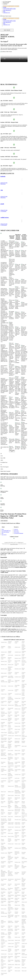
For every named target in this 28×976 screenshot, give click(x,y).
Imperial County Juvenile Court (4, 746)
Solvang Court (9, 912)
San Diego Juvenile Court (24, 873)
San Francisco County (11, 880)
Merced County (23, 802)
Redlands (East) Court (24, 848)
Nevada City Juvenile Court (4, 819)
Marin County (11, 795)
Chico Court (3, 685)
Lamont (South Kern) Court (3, 770)
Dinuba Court (11, 705)
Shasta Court (17, 905)
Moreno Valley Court (24, 813)
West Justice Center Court (17, 961)
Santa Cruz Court (24, 899)
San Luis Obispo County (23, 884)
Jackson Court (23, 750)
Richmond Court (10, 853)
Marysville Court (3, 802)
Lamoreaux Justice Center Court (11, 770)
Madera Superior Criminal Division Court (23, 786)
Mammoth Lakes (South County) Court (18, 791)
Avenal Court (23, 655)
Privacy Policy (16, 531)
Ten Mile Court (23, 933)
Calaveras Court (17, 673)
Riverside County (24, 853)
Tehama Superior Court (9, 933)
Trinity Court (17, 937)
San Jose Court (10, 884)
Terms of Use (16, 530)
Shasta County (9, 905)
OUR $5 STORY (9, 8)
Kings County (23, 758)
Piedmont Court (17, 833)
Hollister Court (23, 739)
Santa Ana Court (3, 896)
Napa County (4, 816)
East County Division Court (24, 708)
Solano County (23, 909)
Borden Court (23, 664)
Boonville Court (17, 664)
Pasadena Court (24, 830)
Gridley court (23, 732)
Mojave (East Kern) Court (17, 810)
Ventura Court (4, 950)
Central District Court (23, 676)
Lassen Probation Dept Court (10, 774)
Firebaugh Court (17, 719)
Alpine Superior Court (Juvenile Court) (23, 647)
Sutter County (23, 926)
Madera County (2, 786)
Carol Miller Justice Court (10, 677)
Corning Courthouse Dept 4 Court (10, 698)
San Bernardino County (24, 866)
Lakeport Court (23, 766)
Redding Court (18, 848)
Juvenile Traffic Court (10, 754)
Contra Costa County (23, 694)
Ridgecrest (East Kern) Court (17, 853)
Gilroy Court (17, 729)
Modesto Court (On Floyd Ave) (24, 806)
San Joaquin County (3, 884)
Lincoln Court (4, 778)
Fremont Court (23, 723)
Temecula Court (17, 933)
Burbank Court (18, 668)
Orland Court (17, 826)
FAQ (4, 11)
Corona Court (17, 698)
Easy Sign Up (4, 534)
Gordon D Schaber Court (11, 732)
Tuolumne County (24, 940)
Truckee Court (23, 937)
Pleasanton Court (24, 836)
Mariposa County (3, 798)
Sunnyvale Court (10, 926)
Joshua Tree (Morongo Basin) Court (3, 754)
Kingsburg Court (3, 763)
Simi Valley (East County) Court (11, 909)
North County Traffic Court (11, 823)
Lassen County (23, 770)
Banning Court (9, 658)
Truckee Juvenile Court (4, 940)
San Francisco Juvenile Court (24, 879)
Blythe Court (10, 664)
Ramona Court (23, 844)
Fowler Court (17, 723)
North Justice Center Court (17, 823)
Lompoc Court (23, 778)
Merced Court (4, 806)
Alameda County (10, 642)
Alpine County (9, 647)
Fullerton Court (23, 726)
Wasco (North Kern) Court (4, 957)
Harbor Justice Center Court (4, 739)
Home (3, 529)
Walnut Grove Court (24, 954)
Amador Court (18, 651)
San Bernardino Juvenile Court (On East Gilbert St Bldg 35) (4, 873)
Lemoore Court (23, 774)
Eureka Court (23, 715)
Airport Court (4, 642)
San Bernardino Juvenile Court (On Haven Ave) (10, 873)
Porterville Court (3, 844)
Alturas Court (4, 651)
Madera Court (11, 786)
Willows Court (23, 964)
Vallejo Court (10, 946)
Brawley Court (4, 668)
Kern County (3, 758)
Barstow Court (18, 658)
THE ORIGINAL (7, 10)
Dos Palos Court (24, 705)
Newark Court (18, 819)
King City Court (17, 758)
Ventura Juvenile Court (9, 950)
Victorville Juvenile (24, 950)
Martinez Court (23, 798)
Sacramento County (3, 862)
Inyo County (10, 750)
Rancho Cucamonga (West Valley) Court (4, 848)
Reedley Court (4, 852)
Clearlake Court (3, 690)
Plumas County (2, 840)
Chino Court (10, 685)
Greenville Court (17, 732)
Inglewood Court (3, 750)
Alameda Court (16, 642)
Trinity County (9, 937)
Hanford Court (18, 735)
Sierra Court (3, 908)
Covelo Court (23, 698)
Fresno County (9, 726)
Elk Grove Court (10, 715)
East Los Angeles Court (4, 712)
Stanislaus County (17, 922)
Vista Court (10, 953)
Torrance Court (3, 937)
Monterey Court (17, 813)
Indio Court (24, 746)
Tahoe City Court (17, 930)
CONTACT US (6, 12)
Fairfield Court (4, 719)
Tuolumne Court (3, 943)
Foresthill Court (3, 723)
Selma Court (24, 901)
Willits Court (17, 964)
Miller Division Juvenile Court (18, 806)
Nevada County (9, 819)
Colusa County (23, 690)
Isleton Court (17, 750)
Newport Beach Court (24, 819)
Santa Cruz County (17, 899)
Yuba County (17, 970)
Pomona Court (23, 840)
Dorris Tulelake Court (18, 705)
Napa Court (10, 816)
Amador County (9, 652)
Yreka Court (3, 970)
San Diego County (17, 873)
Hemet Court (17, 738)
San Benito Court (10, 866)
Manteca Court (23, 791)
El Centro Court (17, 712)
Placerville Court (17, 836)
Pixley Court (3, 836)
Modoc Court (10, 810)
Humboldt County (10, 742)
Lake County (3, 766)
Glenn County (4, 732)
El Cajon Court (10, 712)
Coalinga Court (16, 690)
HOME (4, 7)
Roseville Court (17, 858)
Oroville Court (23, 827)
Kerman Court (23, 754)
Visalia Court (3, 953)
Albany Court (23, 642)
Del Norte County (17, 702)
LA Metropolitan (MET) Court (10, 762)
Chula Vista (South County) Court (24, 686)
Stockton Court (3, 926)
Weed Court (24, 957)
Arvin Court (10, 655)
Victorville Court (17, 950)
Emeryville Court (17, 715)
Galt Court (3, 729)
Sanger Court (23, 892)
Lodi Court (17, 778)
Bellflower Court (24, 658)
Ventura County (23, 946)
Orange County (2, 827)
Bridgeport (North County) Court (10, 668)
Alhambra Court (3, 647)
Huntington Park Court (17, 742)
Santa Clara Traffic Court (3, 899)
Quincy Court (17, 843)
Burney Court (23, 669)
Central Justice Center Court (11, 681)
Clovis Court (10, 690)
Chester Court (23, 681)
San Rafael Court (17, 892)
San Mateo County (24, 889)
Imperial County (23, 742)
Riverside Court (3, 858)
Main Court (3, 791)
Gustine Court (11, 735)
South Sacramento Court (3, 921)
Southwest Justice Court (10, 922)
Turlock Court (11, 943)
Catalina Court (18, 676)
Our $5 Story (6, 530)
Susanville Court (17, 926)
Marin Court (17, 795)
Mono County (23, 810)
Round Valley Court (24, 858)
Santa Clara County (24, 896)
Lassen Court (3, 774)
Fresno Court (17, 726)
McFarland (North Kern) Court (10, 802)
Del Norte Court (24, 702)
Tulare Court (17, 940)
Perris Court (10, 833)
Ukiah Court (24, 943)
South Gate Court (17, 916)
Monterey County (10, 813)
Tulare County (11, 940)
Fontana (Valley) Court (23, 719)
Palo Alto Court (10, 830)
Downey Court (3, 709)
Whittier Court (11, 964)
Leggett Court (17, 774)
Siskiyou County (16, 909)
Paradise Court (18, 830)
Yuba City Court (10, 971)
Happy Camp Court (24, 735)
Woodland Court (10, 967)
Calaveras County (10, 673)
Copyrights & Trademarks (18, 533)
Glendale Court (23, 729)
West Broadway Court (3, 960)
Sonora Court (4, 916)
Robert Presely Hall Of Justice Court (10, 857)
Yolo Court (24, 967)
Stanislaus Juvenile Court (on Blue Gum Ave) (24, 922)
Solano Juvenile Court (4, 912)
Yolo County (17, 967)
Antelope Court (3, 655)
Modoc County (2, 810)
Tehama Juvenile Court (4, 933)
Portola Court (10, 843)
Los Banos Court (24, 781)
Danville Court (9, 702)
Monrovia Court (3, 813)
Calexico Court (23, 673)
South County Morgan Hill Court (11, 916)
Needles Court (18, 816)
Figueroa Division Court (10, 719)
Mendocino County (17, 802)
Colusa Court (3, 693)
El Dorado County (24, 712)
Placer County (11, 836)
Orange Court (11, 826)
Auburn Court (18, 655)
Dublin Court (17, 708)
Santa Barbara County (11, 896)
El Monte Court (3, 715)
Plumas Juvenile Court (9, 840)
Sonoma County (16, 912)
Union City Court (3, 946)
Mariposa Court (10, 798)
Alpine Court (17, 647)
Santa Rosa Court (17, 902)
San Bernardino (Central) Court (17, 866)
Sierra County (23, 905)
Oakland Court (23, 823)
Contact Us (16, 529)
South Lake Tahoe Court (24, 916)
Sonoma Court (23, 912)
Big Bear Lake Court (24, 661)
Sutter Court (3, 929)
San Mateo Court (3, 892)
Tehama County (23, 930)
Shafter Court (4, 905)
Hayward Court (10, 739)
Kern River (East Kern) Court (10, 758)
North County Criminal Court (4, 823)
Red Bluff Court (10, 848)
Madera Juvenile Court (18, 786)
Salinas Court (17, 862)
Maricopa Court (3, 795)
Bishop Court (4, 664)
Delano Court (4, 705)
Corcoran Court (3, 698)
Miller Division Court (9, 806)
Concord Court (18, 693)
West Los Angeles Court (24, 960)
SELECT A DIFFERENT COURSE (11, 6)
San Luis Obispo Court (4, 889)
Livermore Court (10, 778)
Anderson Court (24, 652)
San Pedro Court (10, 892)
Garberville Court (10, 729)
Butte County (4, 673)
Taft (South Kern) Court (10, 930)
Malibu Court (10, 791)
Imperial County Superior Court (9, 746)
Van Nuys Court (17, 946)
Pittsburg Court (23, 833)
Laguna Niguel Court (23, 762)
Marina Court (23, 795)
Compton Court (10, 694)
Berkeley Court (10, 661)
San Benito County (3, 866)
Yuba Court (24, 970)
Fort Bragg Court (10, 723)
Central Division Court (4, 681)
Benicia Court (4, 661)
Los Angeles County (17, 781)
